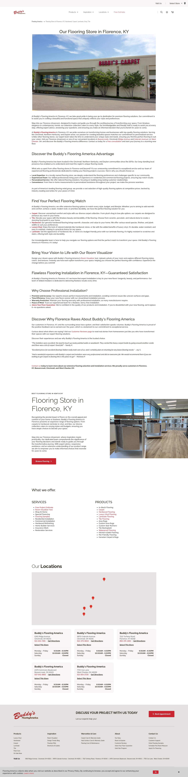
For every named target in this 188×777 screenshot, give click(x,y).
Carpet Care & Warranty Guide (90, 738)
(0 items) (172, 12)
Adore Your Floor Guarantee (123, 745)
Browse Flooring (42, 461)
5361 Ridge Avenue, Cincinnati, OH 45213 (38, 759)
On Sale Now (18, 753)
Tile (15, 748)
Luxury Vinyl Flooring (108, 514)
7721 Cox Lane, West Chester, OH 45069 (156, 759)
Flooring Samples (42, 516)
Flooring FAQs (51, 743)
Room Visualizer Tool (44, 510)
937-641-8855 (40, 675)
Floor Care (17, 751)
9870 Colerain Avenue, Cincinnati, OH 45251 (67, 759)
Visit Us (158, 3)
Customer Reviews (121, 743)
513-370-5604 (83, 641)
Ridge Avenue (124, 139)
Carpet (101, 510)
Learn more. (29, 773)
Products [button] (72, 12)
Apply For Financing (155, 748)
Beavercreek (103, 139)
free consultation (114, 141)
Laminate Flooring (106, 516)
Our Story (118, 738)
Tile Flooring (104, 519)
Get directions (54, 641)
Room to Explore (120, 740)
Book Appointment (162, 714)
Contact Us (152, 738)
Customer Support (154, 740)
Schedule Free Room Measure (158, 745)
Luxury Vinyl (17, 738)
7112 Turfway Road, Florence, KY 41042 (95, 759)
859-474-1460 (125, 641)
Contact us (36, 366)
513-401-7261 (40, 641)
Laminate (16, 745)
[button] (176, 3)
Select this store (41, 645)
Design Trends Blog (53, 740)
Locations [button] (103, 12)
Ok (156, 772)
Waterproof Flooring (107, 530)
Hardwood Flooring (107, 512)
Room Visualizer (87, 258)
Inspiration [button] (87, 12)
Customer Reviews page (81, 332)
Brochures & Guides (53, 745)
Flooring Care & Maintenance (90, 743)
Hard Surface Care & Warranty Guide (92, 740)
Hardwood (17, 740)
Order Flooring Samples (156, 743)
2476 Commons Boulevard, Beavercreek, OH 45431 (125, 759)
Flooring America (37, 21)
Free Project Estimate (44, 507)
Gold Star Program (121, 748)
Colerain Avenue (141, 139)
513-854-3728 (83, 675)
